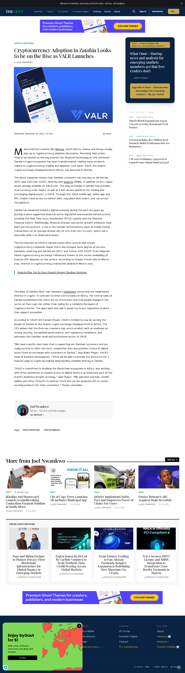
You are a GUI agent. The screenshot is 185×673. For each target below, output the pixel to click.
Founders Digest (81, 11)
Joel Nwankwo (25, 62)
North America (87, 636)
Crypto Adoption (24, 43)
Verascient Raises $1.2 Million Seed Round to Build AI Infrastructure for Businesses (149, 143)
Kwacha (68, 182)
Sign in (142, 11)
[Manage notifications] (179, 667)
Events (107, 11)
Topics (50, 11)
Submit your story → (90, 646)
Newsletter (157, 11)
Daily (8, 492)
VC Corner (63, 11)
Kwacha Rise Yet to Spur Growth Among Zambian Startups (52, 272)
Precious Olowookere (30, 577)
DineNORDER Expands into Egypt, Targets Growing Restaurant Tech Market (148, 124)
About (117, 11)
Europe (83, 641)
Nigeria (59, 149)
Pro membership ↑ (129, 646)
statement (69, 291)
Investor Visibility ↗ (168, 646)
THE (14, 11)
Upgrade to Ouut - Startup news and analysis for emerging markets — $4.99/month (150, 91)
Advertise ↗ (164, 636)
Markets (39, 11)
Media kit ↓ (163, 641)
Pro (173, 11)
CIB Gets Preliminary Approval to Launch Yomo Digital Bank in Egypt (149, 160)
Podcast (97, 11)
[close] (181, 3)
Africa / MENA (86, 631)
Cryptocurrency (52, 430)
